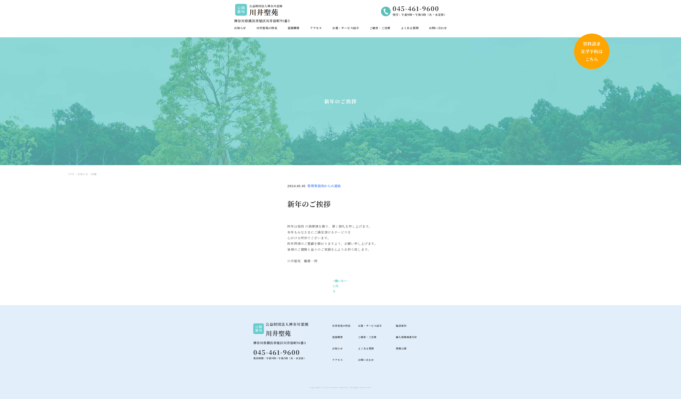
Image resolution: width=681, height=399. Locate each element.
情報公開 (401, 348)
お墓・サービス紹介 (345, 28)
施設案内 (401, 325)
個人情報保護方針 (406, 337)
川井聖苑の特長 (266, 28)
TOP (71, 174)
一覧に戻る (336, 286)
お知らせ (240, 28)
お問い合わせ (438, 28)
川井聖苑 (278, 333)
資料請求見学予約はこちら (592, 51)
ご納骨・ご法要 (380, 28)
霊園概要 (294, 28)
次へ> (344, 281)
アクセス (316, 28)
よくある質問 (410, 28)
